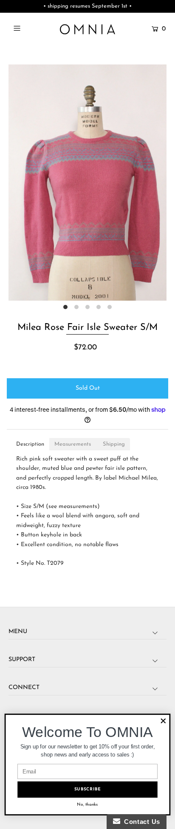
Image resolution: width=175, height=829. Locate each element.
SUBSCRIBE (87, 789)
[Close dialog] (163, 721)
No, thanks (87, 804)
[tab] (30, 444)
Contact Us (140, 821)
